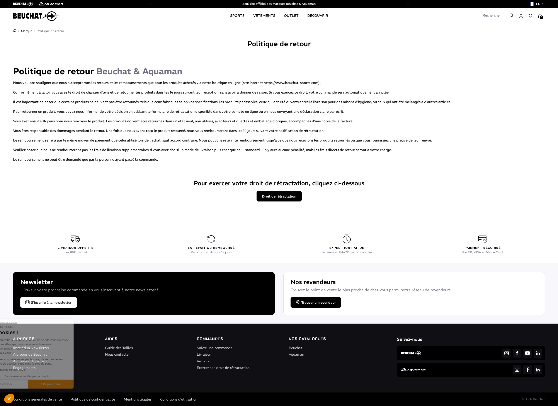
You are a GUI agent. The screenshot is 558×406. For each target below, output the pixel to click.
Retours (203, 361)
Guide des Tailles (119, 348)
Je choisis (27, 384)
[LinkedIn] (538, 353)
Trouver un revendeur (318, 302)
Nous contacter (117, 354)
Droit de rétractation (279, 196)
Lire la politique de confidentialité (28, 369)
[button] (9, 398)
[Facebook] (517, 353)
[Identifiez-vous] (521, 16)
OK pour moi (73, 384)
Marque (26, 31)
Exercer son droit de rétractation (223, 367)
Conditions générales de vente (37, 399)
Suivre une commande (214, 348)
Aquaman (296, 354)
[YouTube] (527, 353)
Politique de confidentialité (93, 399)
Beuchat (295, 348)
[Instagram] (506, 353)
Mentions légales (137, 399)
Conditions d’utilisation (178, 399)
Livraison (204, 354)
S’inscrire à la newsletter (51, 302)
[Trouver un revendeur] (530, 16)
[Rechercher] (511, 15)
